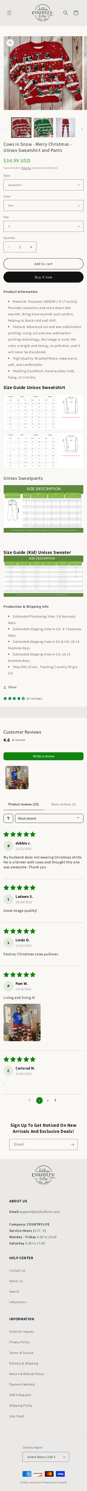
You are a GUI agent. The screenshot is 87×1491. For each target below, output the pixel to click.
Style (6, 176)
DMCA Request (20, 1395)
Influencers (17, 1302)
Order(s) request (21, 1331)
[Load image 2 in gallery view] (43, 128)
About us (16, 1281)
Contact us (17, 1270)
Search (14, 1291)
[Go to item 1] (17, 777)
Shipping (26, 167)
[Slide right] (82, 129)
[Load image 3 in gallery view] (65, 128)
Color (6, 196)
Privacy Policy (19, 1342)
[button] (9, 13)
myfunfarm (35, 1482)
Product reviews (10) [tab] (23, 804)
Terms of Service (21, 1353)
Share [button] (12, 687)
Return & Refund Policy (26, 1374)
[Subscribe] (72, 1144)
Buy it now (43, 277)
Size (6, 217)
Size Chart (16, 1416)
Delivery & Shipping (23, 1363)
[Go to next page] (56, 1100)
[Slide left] (5, 129)
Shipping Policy (20, 1405)
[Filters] (8, 818)
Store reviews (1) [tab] (63, 804)
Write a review (43, 756)
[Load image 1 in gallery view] (21, 128)
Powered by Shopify (55, 1482)
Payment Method (22, 1384)
